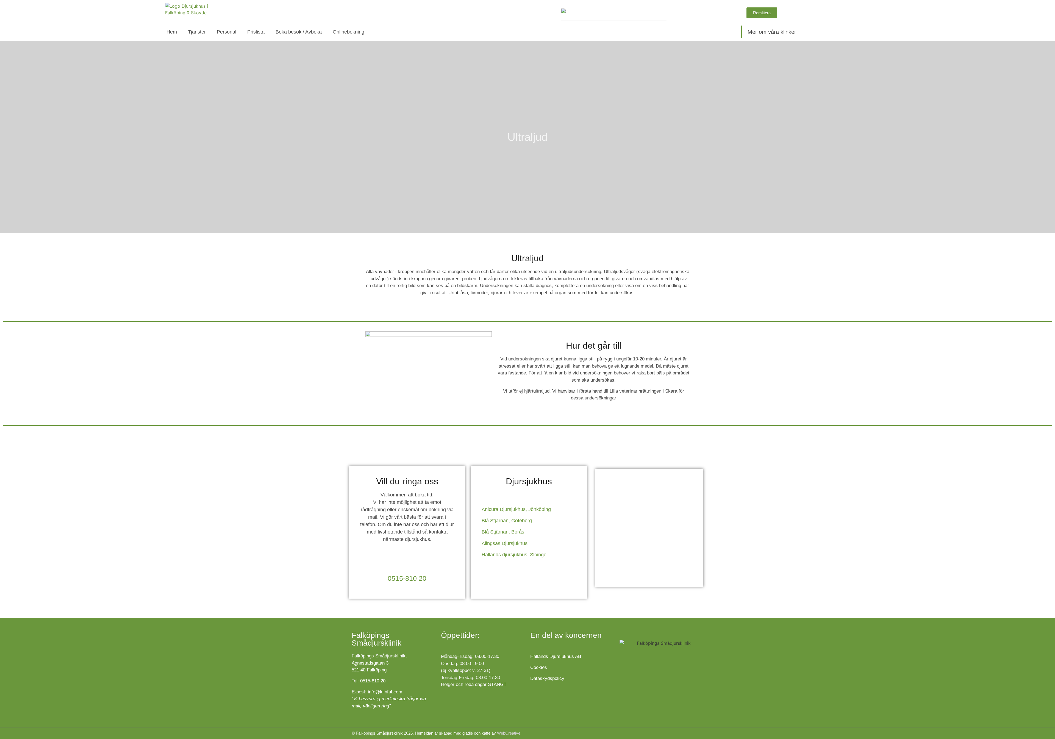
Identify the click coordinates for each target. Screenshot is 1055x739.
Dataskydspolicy (547, 678)
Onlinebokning (348, 32)
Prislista (256, 32)
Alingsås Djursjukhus (505, 543)
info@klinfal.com (385, 691)
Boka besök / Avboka (299, 32)
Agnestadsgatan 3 (370, 663)
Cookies (539, 667)
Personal (226, 32)
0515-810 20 (407, 578)
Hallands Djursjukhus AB (555, 656)
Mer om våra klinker (772, 32)
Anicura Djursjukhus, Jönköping (516, 509)
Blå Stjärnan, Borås (503, 532)
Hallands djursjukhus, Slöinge (514, 554)
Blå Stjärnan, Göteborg (507, 520)
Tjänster (197, 32)
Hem (171, 32)
